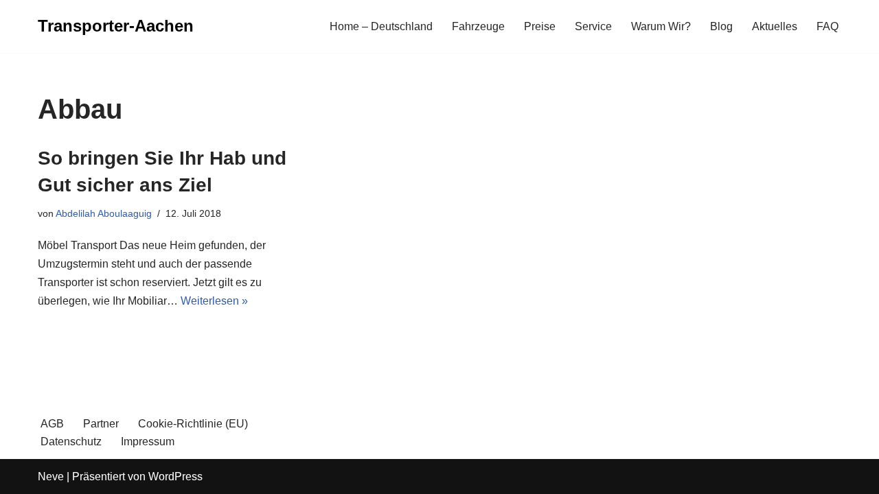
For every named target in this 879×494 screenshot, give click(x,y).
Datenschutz (71, 441)
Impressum (147, 441)
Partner (101, 424)
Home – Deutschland (381, 26)
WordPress (175, 476)
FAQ (827, 26)
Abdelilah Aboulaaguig (104, 213)
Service (593, 26)
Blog (721, 26)
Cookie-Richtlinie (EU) (193, 424)
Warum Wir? (661, 26)
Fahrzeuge (478, 26)
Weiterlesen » (214, 301)
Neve (51, 476)
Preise (540, 26)
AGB (52, 424)
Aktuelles (774, 26)
